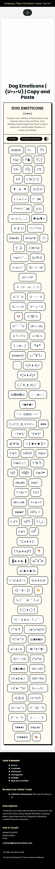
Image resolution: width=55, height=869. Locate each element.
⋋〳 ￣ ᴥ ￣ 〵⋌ (27, 599)
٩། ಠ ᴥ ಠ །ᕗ (39, 579)
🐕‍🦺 (36, 736)
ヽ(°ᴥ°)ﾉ (19, 432)
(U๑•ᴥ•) (14, 237)
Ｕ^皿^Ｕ (32, 315)
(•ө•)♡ (35, 481)
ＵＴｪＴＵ (19, 335)
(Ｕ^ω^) (35, 697)
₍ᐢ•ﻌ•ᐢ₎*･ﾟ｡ (19, 256)
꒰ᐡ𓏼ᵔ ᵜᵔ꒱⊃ (36, 227)
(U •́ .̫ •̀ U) (19, 657)
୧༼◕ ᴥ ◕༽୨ (33, 364)
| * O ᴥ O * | (17, 579)
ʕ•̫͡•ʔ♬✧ (35, 511)
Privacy (6, 857)
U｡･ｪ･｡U (18, 305)
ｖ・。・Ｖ (36, 716)
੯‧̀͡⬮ (27, 158)
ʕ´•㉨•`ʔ (22, 491)
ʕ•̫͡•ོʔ (27, 520)
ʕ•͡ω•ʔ (41, 452)
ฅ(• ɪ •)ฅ (19, 501)
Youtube (15, 768)
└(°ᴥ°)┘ (36, 432)
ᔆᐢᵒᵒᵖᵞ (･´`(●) (22, 207)
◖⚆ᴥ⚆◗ (37, 335)
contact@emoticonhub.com (17, 843)
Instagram (17, 774)
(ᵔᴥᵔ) (22, 530)
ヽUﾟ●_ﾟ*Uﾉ (18, 687)
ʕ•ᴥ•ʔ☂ (40, 472)
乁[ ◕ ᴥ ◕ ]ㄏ (27, 540)
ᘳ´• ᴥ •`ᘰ (16, 648)
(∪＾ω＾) (17, 706)
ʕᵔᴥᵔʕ (13, 452)
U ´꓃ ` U (18, 295)
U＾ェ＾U (36, 305)
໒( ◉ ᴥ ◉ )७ (27, 569)
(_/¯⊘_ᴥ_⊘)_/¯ (27, 383)
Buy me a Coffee (19, 780)
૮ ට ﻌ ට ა (20, 198)
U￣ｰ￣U (18, 325)
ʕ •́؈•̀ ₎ (40, 520)
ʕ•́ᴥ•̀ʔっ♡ (20, 462)
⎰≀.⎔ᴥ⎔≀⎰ (37, 393)
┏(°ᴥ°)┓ (14, 442)
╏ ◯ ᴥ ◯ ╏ (27, 609)
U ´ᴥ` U (18, 227)
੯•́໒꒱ (16, 158)
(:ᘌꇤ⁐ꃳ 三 (33, 178)
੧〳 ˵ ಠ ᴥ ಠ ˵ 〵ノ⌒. (27, 618)
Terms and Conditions (33, 857)
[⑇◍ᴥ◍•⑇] (17, 354)
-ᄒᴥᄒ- (37, 344)
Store (14, 765)
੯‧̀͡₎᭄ (39, 158)
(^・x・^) (17, 716)
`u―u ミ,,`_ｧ (18, 217)
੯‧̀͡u (42, 149)
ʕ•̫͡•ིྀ (34, 530)
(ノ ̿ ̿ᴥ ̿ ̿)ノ (36, 354)
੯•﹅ (30, 149)
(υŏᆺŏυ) (38, 677)
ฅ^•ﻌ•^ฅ (31, 237)
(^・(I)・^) (37, 706)
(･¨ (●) (37, 198)
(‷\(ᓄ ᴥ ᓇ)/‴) (22, 550)
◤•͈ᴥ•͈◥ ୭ (39, 217)
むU (38, 207)
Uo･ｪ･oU (36, 325)
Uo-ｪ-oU (37, 667)
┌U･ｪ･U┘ (27, 276)
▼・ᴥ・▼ (20, 188)
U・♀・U (36, 295)
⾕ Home (12, 139)
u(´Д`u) (19, 697)
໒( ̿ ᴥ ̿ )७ (38, 560)
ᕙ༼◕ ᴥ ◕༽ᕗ (27, 374)
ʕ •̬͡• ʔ (14, 520)
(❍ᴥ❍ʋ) (34, 246)
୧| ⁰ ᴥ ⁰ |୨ (18, 638)
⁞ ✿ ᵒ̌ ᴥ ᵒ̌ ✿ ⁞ (36, 648)
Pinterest (16, 771)
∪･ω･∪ (17, 266)
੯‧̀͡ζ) (27, 168)
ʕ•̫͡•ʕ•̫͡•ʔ (27, 452)
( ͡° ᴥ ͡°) (15, 628)
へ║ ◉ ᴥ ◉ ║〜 (36, 442)
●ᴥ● (43, 423)
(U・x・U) (36, 266)
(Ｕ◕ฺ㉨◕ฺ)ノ (18, 677)
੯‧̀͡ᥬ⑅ (16, 168)
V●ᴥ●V (19, 511)
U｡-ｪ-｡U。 (38, 687)
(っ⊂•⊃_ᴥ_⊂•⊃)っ (21, 423)
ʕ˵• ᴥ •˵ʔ (36, 501)
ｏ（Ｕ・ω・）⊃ (27, 286)
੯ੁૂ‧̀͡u (19, 246)
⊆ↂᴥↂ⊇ (18, 393)
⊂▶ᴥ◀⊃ (27, 403)
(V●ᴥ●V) (22, 736)
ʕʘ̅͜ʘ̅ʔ (25, 472)
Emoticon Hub (17, 852)
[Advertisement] (27, 53)
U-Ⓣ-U (37, 188)
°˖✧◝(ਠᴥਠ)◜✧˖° (27, 413)
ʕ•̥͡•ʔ (12, 472)
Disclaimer (17, 857)
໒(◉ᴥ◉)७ (36, 638)
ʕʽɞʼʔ (36, 491)
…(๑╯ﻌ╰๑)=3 (35, 628)
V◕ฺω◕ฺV (35, 726)
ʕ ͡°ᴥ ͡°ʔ (37, 462)
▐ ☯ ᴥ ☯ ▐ (18, 560)
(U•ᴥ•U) (16, 149)
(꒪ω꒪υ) (37, 657)
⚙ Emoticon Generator (31, 139)
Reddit (14, 777)
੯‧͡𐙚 (39, 168)
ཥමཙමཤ (37, 256)
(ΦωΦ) (20, 481)
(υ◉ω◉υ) (19, 667)
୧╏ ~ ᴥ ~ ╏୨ (22, 589)
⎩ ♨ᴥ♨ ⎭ (19, 344)
